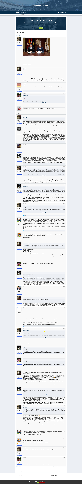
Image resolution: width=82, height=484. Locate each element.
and (28, 326)
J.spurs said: (25, 297)
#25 (64, 387)
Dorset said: (25, 168)
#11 (64, 184)
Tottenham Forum (20, 477)
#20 (64, 307)
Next (19, 35)
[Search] (65, 12)
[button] (25, 12)
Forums (17, 12)
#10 (64, 166)
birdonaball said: (25, 330)
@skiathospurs (25, 234)
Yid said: (24, 117)
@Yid (23, 289)
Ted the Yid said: (25, 243)
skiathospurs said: (25, 95)
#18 (64, 286)
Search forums (22, 14)
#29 (64, 447)
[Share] (63, 37)
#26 (64, 405)
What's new (22, 12)
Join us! (41, 27)
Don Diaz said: (25, 205)
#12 (64, 203)
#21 (64, 328)
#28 (64, 438)
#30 (64, 457)
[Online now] (19, 97)
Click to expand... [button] (44, 102)
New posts (17, 14)
